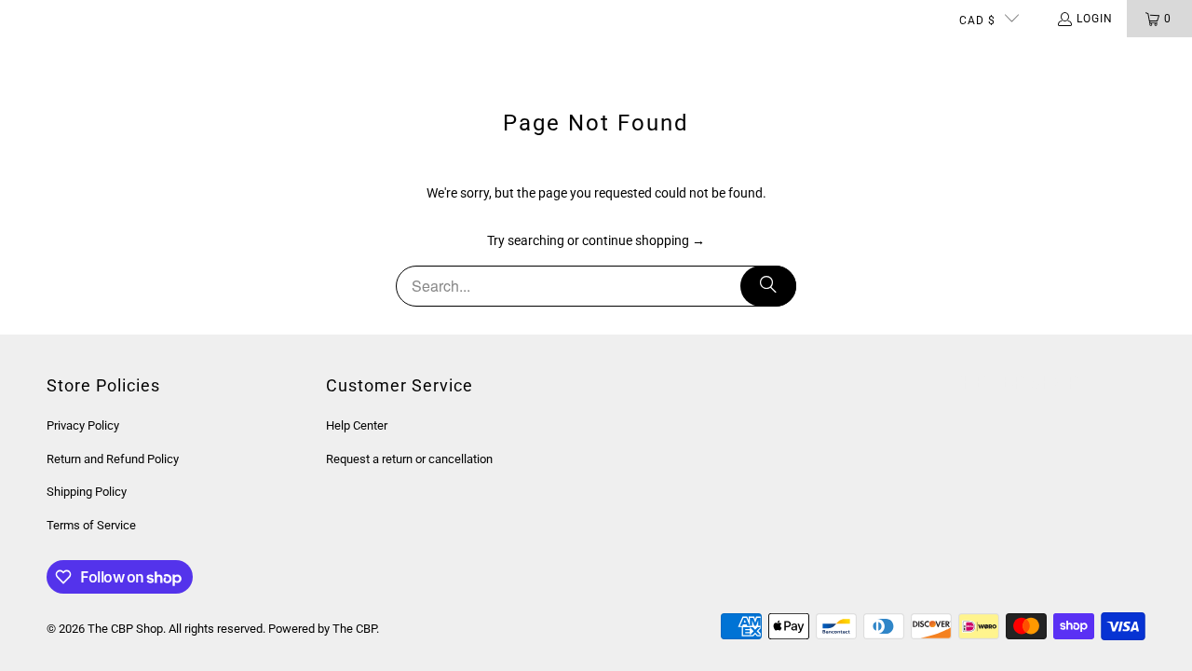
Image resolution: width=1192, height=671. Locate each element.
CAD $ (977, 20)
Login (1095, 18)
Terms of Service (91, 525)
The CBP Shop (125, 629)
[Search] (768, 286)
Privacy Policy (83, 425)
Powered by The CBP (322, 629)
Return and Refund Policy (113, 459)
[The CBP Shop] (88, 56)
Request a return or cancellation (409, 459)
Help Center (356, 425)
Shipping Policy (87, 492)
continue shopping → (643, 240)
